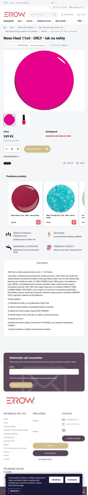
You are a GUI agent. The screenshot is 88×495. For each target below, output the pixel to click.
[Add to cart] (38, 222)
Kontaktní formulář (73, 438)
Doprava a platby (22, 3)
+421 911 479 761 (73, 424)
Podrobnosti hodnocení (37, 45)
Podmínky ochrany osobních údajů (16, 430)
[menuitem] (9, 21)
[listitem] (25, 204)
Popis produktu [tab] (42, 263)
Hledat (54, 14)
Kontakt (6, 459)
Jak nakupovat (9, 437)
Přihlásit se (50, 446)
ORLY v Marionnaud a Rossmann (15, 448)
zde (22, 485)
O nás (12, 3)
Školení (6, 445)
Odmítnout (56, 480)
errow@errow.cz (72, 420)
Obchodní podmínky (11, 434)
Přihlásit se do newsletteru (21, 385)
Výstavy (6, 452)
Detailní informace (11, 156)
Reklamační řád (9, 441)
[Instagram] (63, 430)
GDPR (6, 3)
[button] (6, 204)
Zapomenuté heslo (45, 459)
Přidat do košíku (34, 149)
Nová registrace (50, 453)
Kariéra (6, 455)
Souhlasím (72, 480)
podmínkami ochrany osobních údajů (43, 378)
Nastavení (14, 491)
